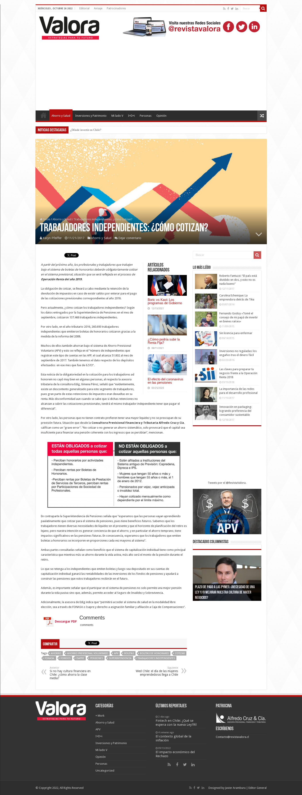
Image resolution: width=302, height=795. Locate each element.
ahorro (56, 653)
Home (43, 115)
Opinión (161, 115)
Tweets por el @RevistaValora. (227, 482)
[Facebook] (228, 8)
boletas (129, 653)
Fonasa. (50, 658)
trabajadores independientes (156, 658)
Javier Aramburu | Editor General (246, 787)
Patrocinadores (116, 8)
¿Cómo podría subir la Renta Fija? (164, 340)
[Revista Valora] (69, 27)
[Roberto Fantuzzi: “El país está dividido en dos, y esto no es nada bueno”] (206, 281)
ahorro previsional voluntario (87, 653)
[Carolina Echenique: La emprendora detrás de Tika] (206, 301)
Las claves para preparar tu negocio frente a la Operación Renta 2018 (238, 373)
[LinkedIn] (237, 8)
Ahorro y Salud (61, 115)
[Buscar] (263, 8)
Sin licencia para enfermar (235, 333)
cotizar (180, 653)
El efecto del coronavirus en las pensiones (165, 380)
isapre (80, 658)
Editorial (84, 8)
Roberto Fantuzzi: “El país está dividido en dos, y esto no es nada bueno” (238, 279)
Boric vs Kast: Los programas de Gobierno (165, 301)
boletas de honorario (154, 653)
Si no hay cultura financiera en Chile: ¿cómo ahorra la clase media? (70, 673)
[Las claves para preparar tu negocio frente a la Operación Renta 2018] (206, 374)
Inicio (46, 219)
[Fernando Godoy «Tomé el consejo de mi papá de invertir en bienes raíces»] (206, 319)
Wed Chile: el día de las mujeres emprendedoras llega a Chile (157, 671)
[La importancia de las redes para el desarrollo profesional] (206, 394)
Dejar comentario (129, 238)
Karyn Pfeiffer (52, 238)
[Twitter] (232, 8)
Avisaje (98, 8)
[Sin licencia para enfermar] (206, 338)
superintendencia (120, 658)
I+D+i (131, 115)
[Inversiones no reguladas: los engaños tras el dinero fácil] (206, 356)
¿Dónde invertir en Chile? (85, 130)
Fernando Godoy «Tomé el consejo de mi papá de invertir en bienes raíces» (238, 317)
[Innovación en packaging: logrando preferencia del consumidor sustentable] (206, 412)
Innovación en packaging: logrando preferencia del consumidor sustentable (235, 410)
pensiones (96, 658)
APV (116, 653)
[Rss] (224, 8)
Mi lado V (117, 115)
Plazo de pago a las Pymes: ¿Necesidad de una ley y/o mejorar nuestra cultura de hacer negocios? (225, 592)
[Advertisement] (151, 73)
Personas (145, 115)
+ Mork (100, 715)
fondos (66, 658)
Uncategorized (105, 770)
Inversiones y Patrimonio (91, 115)
